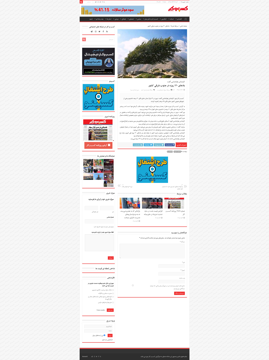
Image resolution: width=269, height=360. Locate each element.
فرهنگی (124, 19)
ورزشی (116, 19)
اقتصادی (179, 19)
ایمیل (183, 270)
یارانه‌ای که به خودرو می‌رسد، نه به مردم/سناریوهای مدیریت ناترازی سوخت (130, 214)
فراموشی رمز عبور (107, 339)
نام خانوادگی (95, 212)
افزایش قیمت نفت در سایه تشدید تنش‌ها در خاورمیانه (153, 213)
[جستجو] (81, 1)
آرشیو (91, 19)
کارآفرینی (164, 19)
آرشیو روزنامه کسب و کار (96, 145)
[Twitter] (100, 2)
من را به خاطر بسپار (98, 335)
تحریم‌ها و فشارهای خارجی (105, 302)
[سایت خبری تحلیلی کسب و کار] (178, 8)
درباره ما (164, 2)
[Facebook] (102, 2)
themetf (85, 356)
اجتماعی (131, 19)
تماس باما (159, 2)
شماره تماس (110, 217)
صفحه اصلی (185, 19)
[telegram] (96, 2)
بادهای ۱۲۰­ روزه (177, 151)
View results (101, 310)
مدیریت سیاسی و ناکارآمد (105, 293)
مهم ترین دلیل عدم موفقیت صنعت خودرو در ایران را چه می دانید (101, 284)
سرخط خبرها (174, 26)
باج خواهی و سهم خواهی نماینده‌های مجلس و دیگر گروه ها (100, 297)
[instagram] (98, 2)
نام (183, 262)
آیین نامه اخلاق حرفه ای (172, 2)
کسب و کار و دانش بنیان (151, 19)
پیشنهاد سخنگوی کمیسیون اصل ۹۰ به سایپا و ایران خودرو (172, 187)
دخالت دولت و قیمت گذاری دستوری (102, 290)
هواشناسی (170, 151)
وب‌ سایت (182, 278)
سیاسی (139, 19)
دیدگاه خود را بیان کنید (146, 90)
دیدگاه (182, 242)
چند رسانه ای (99, 19)
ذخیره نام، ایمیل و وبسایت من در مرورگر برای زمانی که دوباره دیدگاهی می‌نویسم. (167, 287)
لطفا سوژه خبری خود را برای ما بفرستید (103, 232)
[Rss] (104, 2)
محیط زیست (160, 90)
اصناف (172, 19)
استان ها (109, 19)
